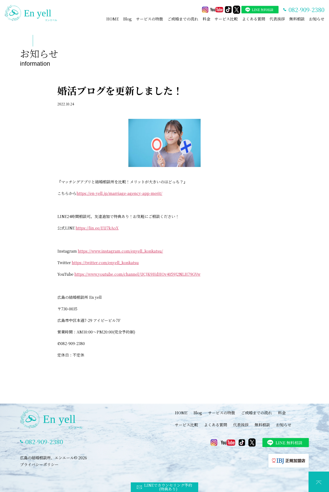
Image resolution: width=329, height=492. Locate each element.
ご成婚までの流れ (182, 19)
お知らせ (316, 19)
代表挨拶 (277, 19)
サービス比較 (226, 19)
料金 (206, 19)
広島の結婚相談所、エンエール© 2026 (53, 457)
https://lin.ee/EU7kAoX (97, 228)
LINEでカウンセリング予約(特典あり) (168, 487)
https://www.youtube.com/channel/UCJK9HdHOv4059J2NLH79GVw (137, 274)
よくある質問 (253, 19)
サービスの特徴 (149, 19)
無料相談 (297, 19)
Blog (127, 19)
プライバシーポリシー (39, 464)
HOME (112, 19)
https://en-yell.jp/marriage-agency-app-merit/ (119, 193)
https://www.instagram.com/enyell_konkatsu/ (120, 251)
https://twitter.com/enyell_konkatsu (105, 262)
